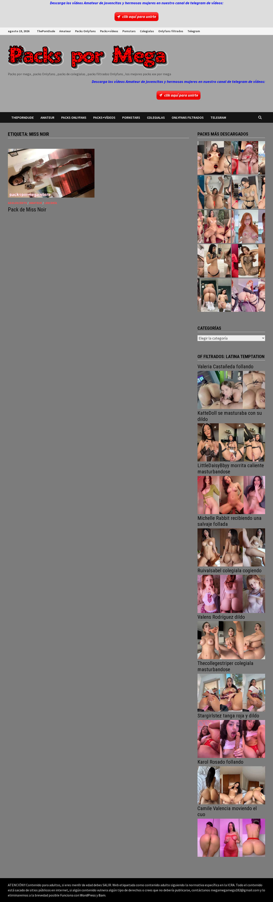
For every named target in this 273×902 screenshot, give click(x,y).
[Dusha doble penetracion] (248, 295)
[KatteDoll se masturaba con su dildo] (231, 441)
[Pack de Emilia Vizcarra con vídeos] (248, 226)
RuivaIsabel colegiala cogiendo (229, 571)
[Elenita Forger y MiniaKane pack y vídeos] (214, 295)
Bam (102, 895)
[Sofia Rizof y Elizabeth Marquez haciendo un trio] (214, 226)
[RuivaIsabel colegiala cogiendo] (231, 593)
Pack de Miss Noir (27, 210)
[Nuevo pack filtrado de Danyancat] (248, 158)
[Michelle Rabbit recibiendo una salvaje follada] (231, 547)
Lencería (50, 203)
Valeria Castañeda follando (225, 367)
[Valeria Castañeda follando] (231, 389)
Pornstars (129, 31)
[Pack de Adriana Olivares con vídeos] (248, 192)
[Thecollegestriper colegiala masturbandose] (231, 692)
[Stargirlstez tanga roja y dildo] (231, 738)
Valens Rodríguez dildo (221, 617)
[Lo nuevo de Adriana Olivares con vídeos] (214, 192)
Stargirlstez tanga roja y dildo (228, 716)
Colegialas (147, 31)
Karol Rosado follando (220, 762)
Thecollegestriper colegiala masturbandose (225, 666)
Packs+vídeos (109, 31)
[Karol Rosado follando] (231, 784)
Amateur (65, 31)
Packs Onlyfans (85, 31)
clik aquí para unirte (139, 16)
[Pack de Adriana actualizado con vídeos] (214, 158)
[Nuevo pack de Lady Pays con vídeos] (248, 261)
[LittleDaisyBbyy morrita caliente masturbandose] (231, 494)
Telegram (193, 31)
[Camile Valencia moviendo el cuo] (231, 837)
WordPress (88, 895)
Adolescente (17, 203)
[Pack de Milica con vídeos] (214, 261)
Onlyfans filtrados (170, 31)
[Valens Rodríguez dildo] (231, 639)
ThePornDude (46, 31)
